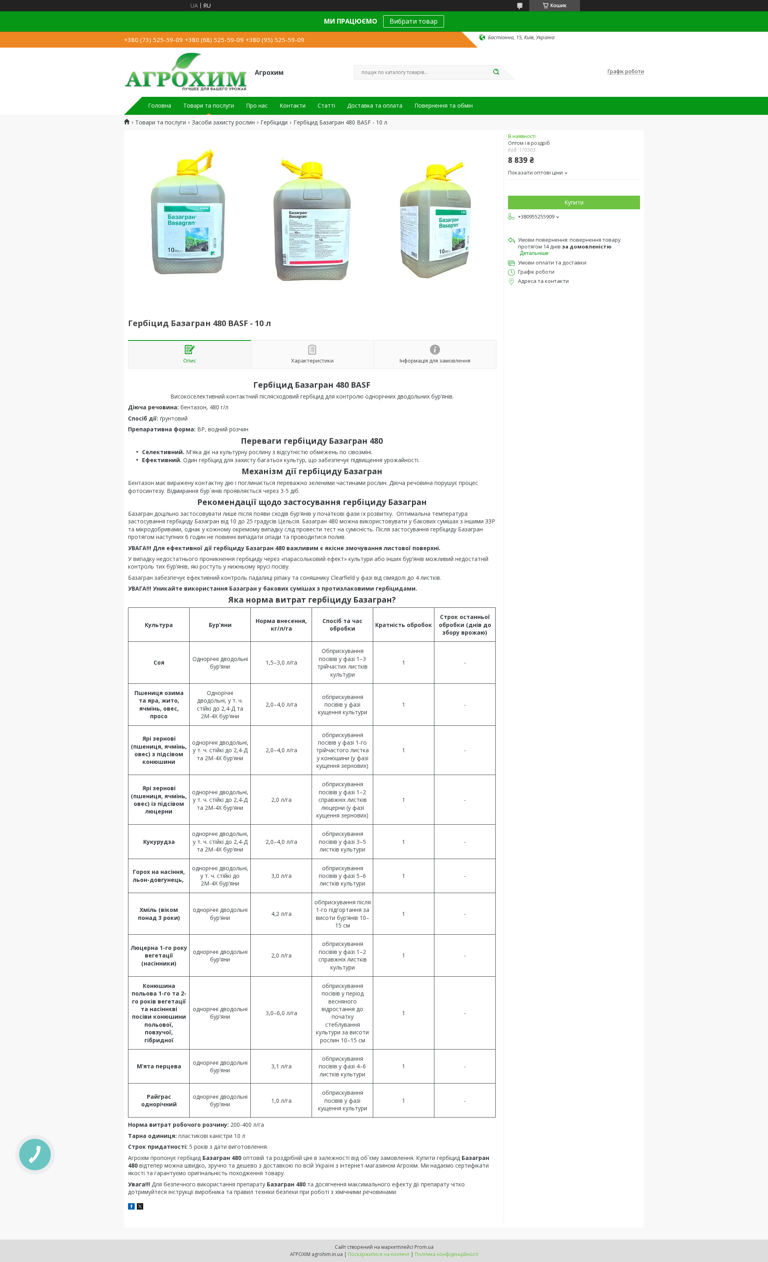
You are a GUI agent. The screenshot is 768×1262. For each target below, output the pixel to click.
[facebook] (131, 1207)
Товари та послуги (208, 105)
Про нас (257, 105)
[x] (140, 1207)
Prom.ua (424, 1247)
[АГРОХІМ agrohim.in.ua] (186, 72)
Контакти (293, 105)
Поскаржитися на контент (379, 1254)
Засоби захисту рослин (223, 122)
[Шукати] (496, 72)
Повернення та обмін (443, 105)
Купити (574, 202)
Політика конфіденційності (446, 1254)
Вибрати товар (414, 21)
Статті (326, 105)
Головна (159, 105)
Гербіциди (274, 122)
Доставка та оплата (374, 105)
